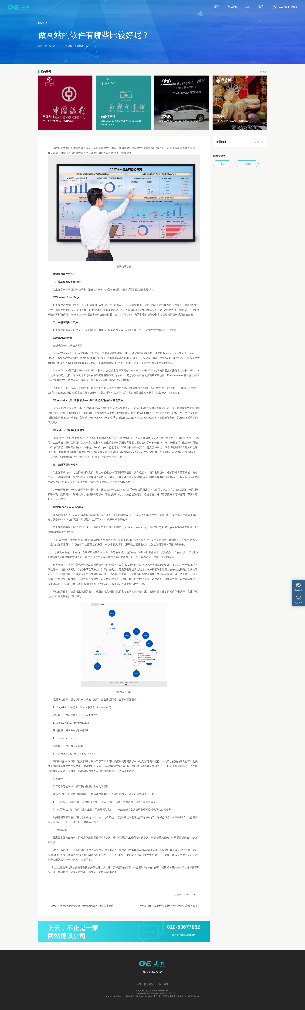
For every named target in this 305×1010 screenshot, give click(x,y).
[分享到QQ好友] (187, 894)
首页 (216, 6)
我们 (247, 6)
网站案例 (232, 6)
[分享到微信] (195, 894)
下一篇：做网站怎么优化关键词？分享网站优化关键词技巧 (168, 905)
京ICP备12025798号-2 (163, 996)
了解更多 (262, 71)
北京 (222, 163)
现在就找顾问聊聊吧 (183, 935)
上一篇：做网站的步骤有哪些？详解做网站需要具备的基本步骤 (82, 905)
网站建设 (246, 163)
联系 (260, 6)
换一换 (260, 142)
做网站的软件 (81, 46)
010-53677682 (183, 927)
